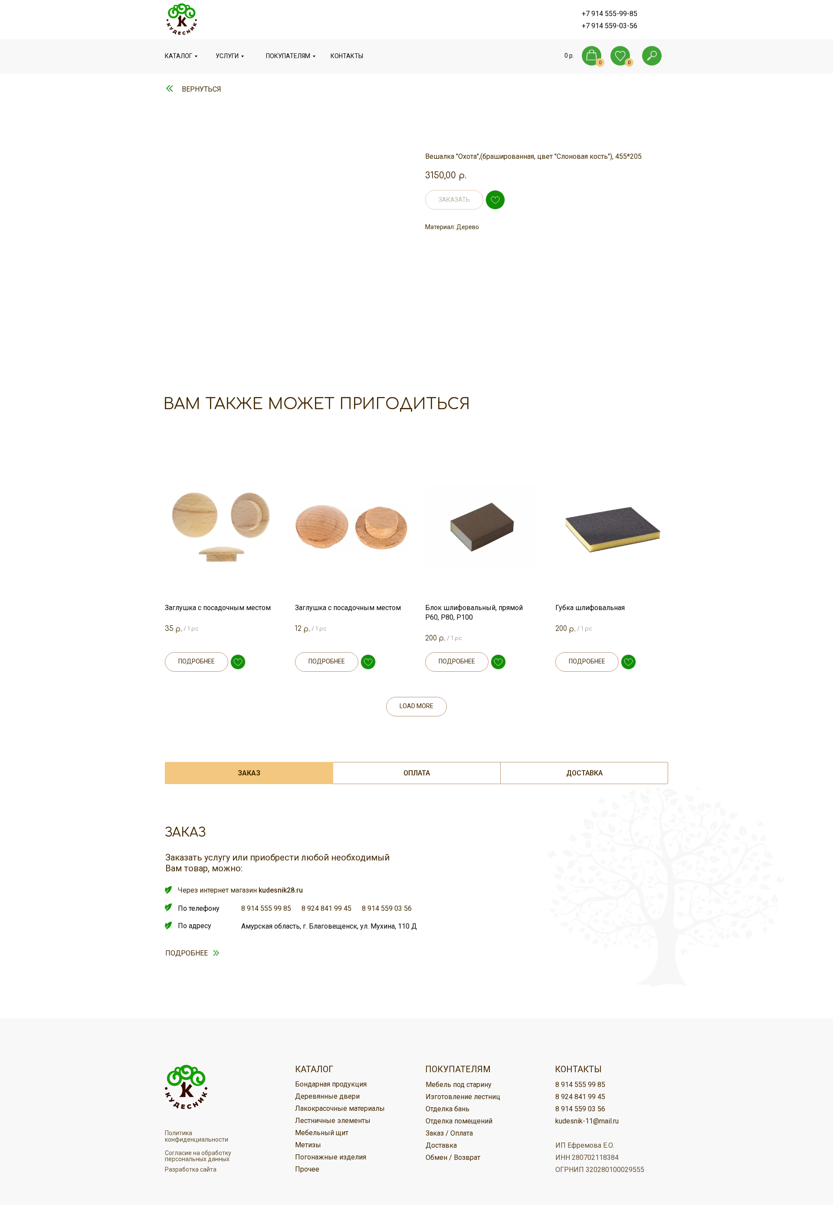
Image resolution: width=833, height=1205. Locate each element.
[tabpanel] (416, 917)
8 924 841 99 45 (326, 908)
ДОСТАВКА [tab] (584, 773)
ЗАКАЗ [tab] (249, 773)
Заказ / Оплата (449, 1133)
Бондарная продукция (331, 1084)
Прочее (307, 1169)
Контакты (578, 1069)
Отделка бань (447, 1109)
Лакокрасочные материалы (340, 1108)
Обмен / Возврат (453, 1157)
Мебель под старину (459, 1084)
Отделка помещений (459, 1121)
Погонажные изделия (330, 1157)
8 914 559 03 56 (387, 908)
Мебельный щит (321, 1133)
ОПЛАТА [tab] (416, 773)
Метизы (308, 1145)
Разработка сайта (190, 1169)
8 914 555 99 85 (266, 908)
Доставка (441, 1145)
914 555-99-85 (614, 14)
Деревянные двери (327, 1096)
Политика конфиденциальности (196, 1136)
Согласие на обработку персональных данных (198, 1155)
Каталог (178, 56)
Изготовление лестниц (463, 1097)
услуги (227, 56)
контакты (347, 56)
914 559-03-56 (614, 26)
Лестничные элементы (333, 1120)
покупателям (288, 56)
